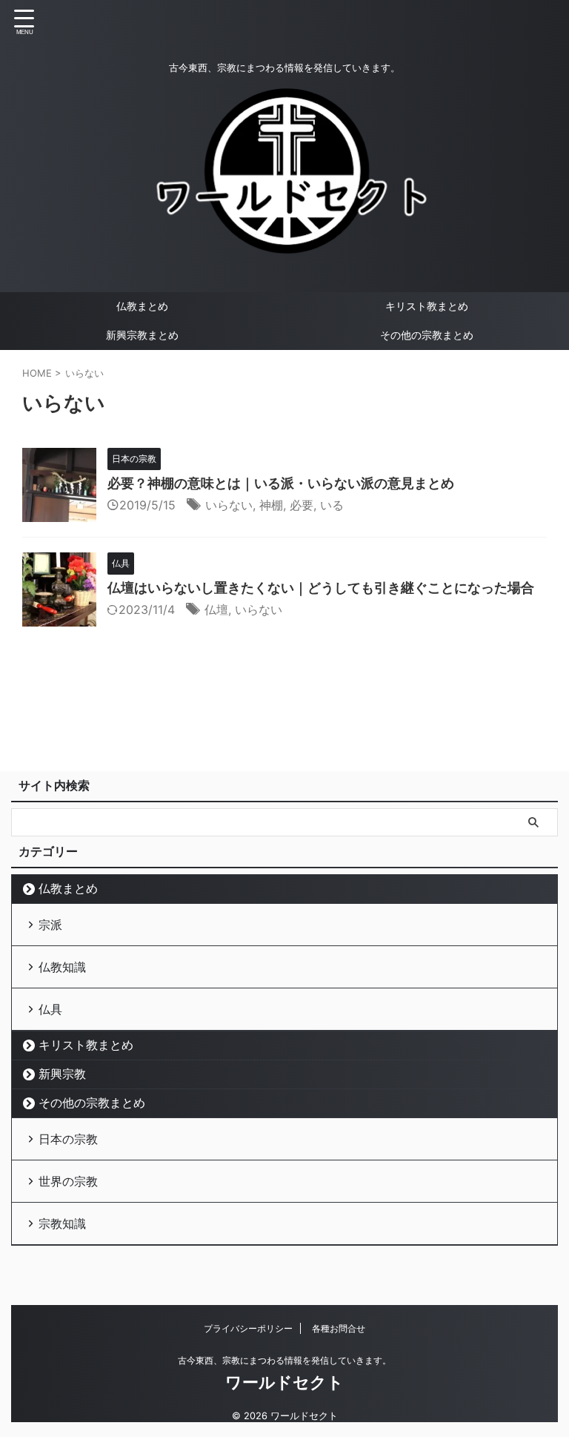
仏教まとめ (142, 306)
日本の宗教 (68, 1139)
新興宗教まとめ (142, 334)
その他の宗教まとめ (426, 334)
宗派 (50, 924)
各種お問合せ (338, 1328)
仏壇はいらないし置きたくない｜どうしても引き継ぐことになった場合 (320, 587)
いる (332, 505)
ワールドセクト (284, 1382)
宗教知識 (62, 1223)
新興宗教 (62, 1073)
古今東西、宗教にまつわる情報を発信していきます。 (284, 1360)
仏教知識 (62, 966)
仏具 (50, 1009)
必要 (301, 505)
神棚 (271, 505)
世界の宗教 (68, 1181)
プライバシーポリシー (248, 1328)
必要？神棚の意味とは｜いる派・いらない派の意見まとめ (280, 483)
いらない (229, 505)
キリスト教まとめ (426, 306)
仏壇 (216, 609)
